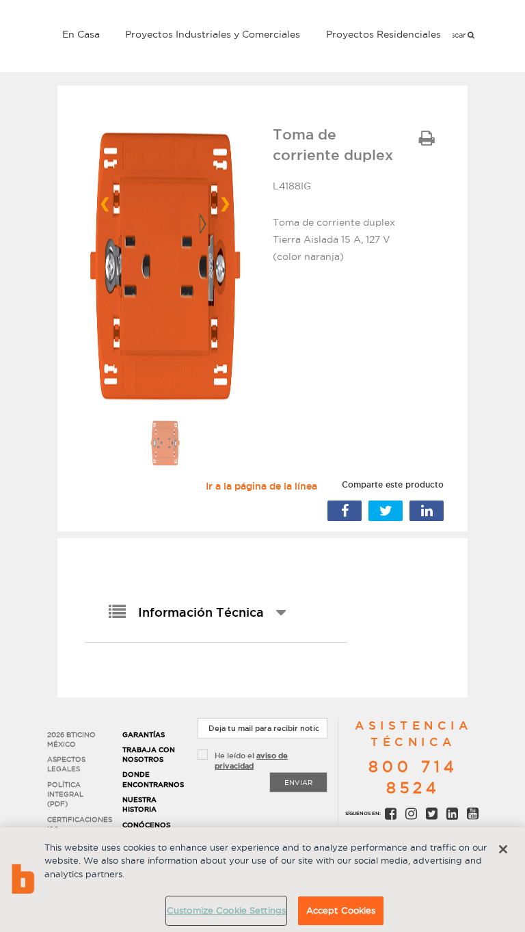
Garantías (143, 734)
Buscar (454, 35)
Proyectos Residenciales (383, 34)
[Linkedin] (426, 511)
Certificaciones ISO (74, 824)
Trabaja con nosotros (148, 754)
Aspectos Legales (66, 764)
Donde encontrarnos (149, 779)
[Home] (44, 33)
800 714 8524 (413, 777)
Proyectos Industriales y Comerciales (212, 34)
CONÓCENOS (146, 825)
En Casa (81, 34)
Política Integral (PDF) (65, 794)
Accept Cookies (341, 910)
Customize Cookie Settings (226, 910)
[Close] (503, 849)
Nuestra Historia (139, 804)
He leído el (251, 761)
